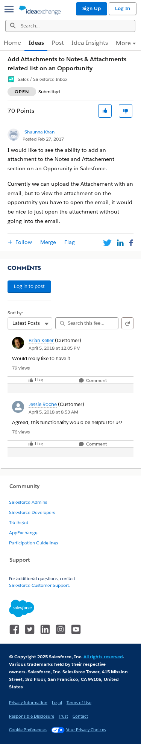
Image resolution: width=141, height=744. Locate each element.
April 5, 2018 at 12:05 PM (54, 348)
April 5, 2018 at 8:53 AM (53, 412)
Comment (96, 380)
